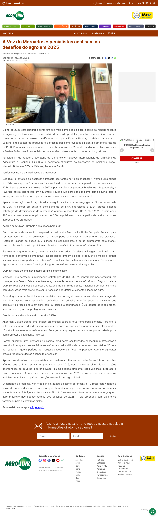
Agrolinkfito (10, 26)
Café (78, 466)
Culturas (26, 26)
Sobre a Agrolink (125, 460)
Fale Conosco (125, 456)
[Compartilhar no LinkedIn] (112, 58)
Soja (77, 478)
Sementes (101, 478)
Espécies (97, 33)
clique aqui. (37, 407)
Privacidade (58, 468)
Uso (123, 506)
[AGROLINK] (15, 15)
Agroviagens (135, 26)
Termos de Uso (44, 468)
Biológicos (101, 472)
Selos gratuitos (124, 471)
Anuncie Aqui (124, 463)
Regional (104, 26)
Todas (111, 33)
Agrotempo (90, 26)
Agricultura (44, 26)
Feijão (78, 472)
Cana (78, 469)
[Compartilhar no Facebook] (106, 58)
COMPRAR (137, 158)
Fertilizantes (102, 475)
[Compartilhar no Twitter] (109, 58)
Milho (78, 475)
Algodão (79, 460)
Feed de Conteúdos (123, 467)
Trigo (78, 481)
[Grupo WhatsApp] (152, 511)
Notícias (75, 26)
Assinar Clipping (125, 474)
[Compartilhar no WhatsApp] (115, 58)
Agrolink (7, 58)
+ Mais (149, 26)
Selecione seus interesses (115, 3)
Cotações (60, 26)
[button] (122, 150)
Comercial (119, 26)
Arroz (78, 463)
